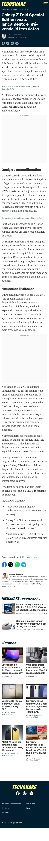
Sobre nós (30, 803)
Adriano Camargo (16, 574)
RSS (28, 808)
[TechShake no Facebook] (18, 793)
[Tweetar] (7, 43)
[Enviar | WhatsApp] (12, 43)
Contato (5, 808)
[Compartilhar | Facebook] (3, 43)
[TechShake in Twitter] (31, 793)
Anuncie (5, 812)
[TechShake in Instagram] (25, 793)
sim (28, 557)
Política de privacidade (11, 803)
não (35, 557)
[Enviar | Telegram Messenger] (17, 43)
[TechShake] (14, 4)
